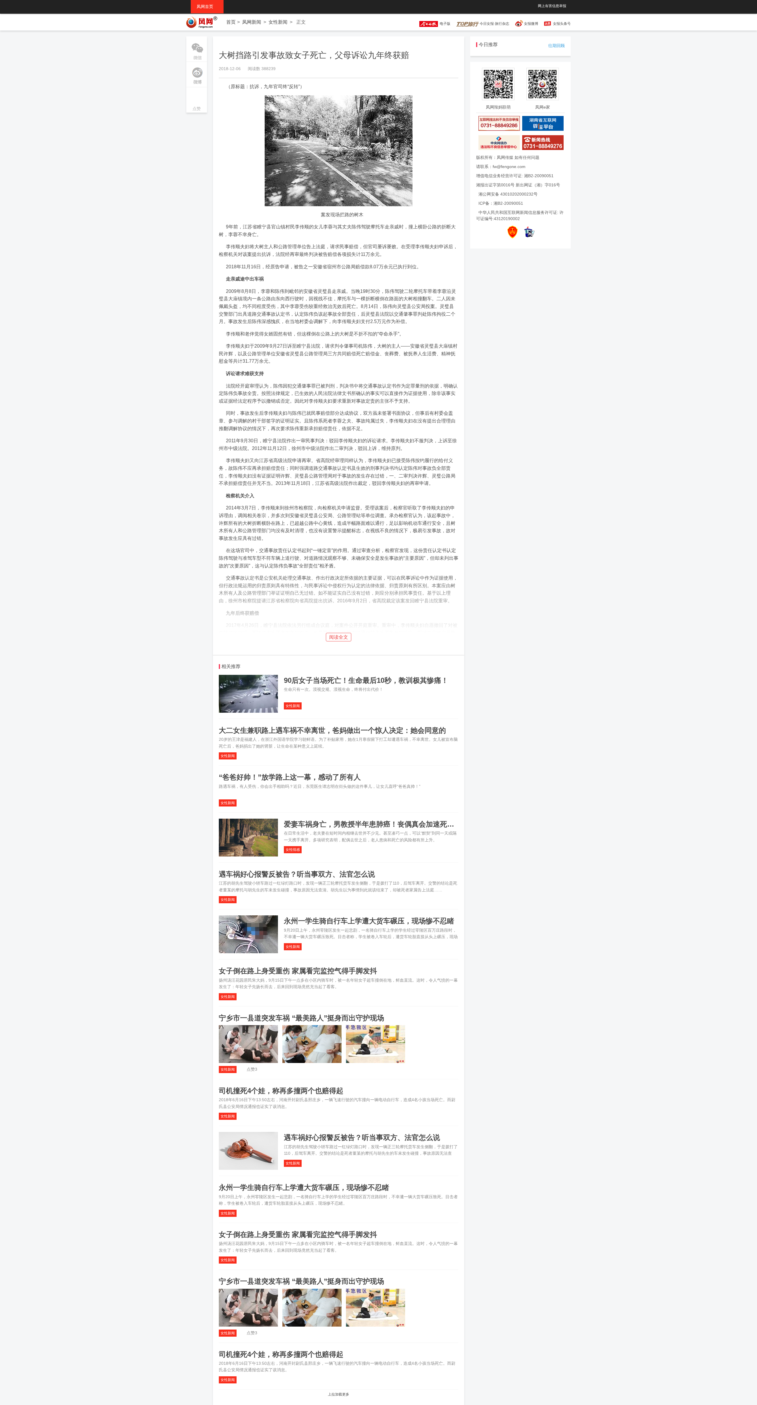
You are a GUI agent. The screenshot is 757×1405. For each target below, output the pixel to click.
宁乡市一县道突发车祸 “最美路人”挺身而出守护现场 (301, 1018)
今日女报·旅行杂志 (494, 24)
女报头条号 (562, 24)
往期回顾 (556, 45)
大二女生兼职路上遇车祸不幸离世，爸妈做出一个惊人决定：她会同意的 (332, 730)
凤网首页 (207, 6)
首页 (231, 22)
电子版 (444, 24)
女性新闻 (277, 22)
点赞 (196, 100)
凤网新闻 (251, 22)
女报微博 (531, 24)
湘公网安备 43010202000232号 (508, 194)
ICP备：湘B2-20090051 (500, 203)
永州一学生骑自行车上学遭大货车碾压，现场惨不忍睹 (369, 921)
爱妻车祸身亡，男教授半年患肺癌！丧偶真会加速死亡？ (372, 824)
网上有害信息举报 (552, 6)
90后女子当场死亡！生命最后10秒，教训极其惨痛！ (366, 680)
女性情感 (293, 850)
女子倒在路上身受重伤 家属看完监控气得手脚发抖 (298, 971)
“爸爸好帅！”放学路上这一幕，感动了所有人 (290, 777)
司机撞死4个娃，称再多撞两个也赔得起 (281, 1091)
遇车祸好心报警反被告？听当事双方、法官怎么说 (297, 874)
